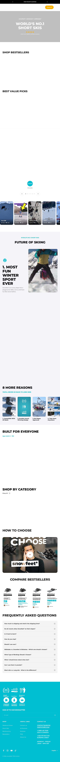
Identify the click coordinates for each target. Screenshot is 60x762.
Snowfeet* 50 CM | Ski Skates (12, 119)
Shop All (49, 7)
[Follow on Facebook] (3, 751)
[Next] (47, 2)
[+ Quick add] (21, 75)
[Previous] (12, 2)
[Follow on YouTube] (11, 751)
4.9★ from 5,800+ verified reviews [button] (30, 34)
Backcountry (6, 731)
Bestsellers (5, 734)
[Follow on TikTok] (15, 751)
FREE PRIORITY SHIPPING (30, 1)
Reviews (22, 731)
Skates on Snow (7, 725)
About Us (23, 737)
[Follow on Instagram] (7, 751)
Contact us (23, 725)
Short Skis (5, 728)
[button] (30, 32)
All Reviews (23, 728)
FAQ (21, 734)
